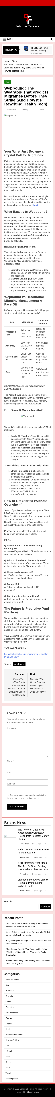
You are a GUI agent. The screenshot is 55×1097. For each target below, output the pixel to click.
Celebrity (9, 996)
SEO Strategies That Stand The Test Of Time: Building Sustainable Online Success (33, 866)
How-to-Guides (12, 1040)
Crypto (8, 1002)
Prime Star (24, 844)
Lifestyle (9, 1051)
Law (7, 1045)
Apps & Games (12, 980)
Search (8, 901)
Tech (7, 82)
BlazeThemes (33, 1092)
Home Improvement (14, 1034)
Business (9, 991)
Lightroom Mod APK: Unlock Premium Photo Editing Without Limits (33, 882)
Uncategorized (11, 1079)
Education (9, 1007)
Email (10, 772)
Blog (7, 985)
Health (8, 1029)
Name (10, 761)
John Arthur (11, 110)
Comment (12, 728)
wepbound (19, 664)
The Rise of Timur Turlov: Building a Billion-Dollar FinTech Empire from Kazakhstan (39, 49)
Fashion (8, 1018)
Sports (8, 1062)
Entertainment (11, 1013)
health (36, 205)
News (8, 1056)
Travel (8, 1073)
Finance (8, 1024)
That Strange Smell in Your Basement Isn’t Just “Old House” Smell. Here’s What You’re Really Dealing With (26, 952)
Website (11, 784)
